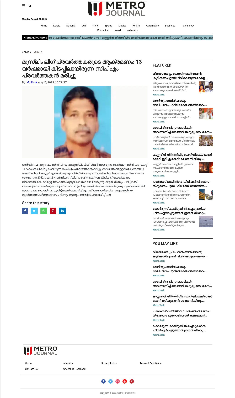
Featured (162, 65)
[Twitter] (110, 381)
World (95, 25)
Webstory (132, 30)
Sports (108, 25)
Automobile (152, 25)
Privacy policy (109, 363)
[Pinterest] (132, 381)
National (71, 25)
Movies (122, 25)
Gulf (84, 25)
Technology (187, 25)
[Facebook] (103, 381)
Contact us (31, 369)
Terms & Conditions (151, 363)
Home (44, 25)
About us (68, 363)
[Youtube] (124, 381)
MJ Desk (31, 82)
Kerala (56, 25)
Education (103, 30)
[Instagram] (117, 381)
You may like (165, 243)
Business (170, 25)
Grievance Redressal (74, 369)
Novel (118, 30)
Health (136, 25)
